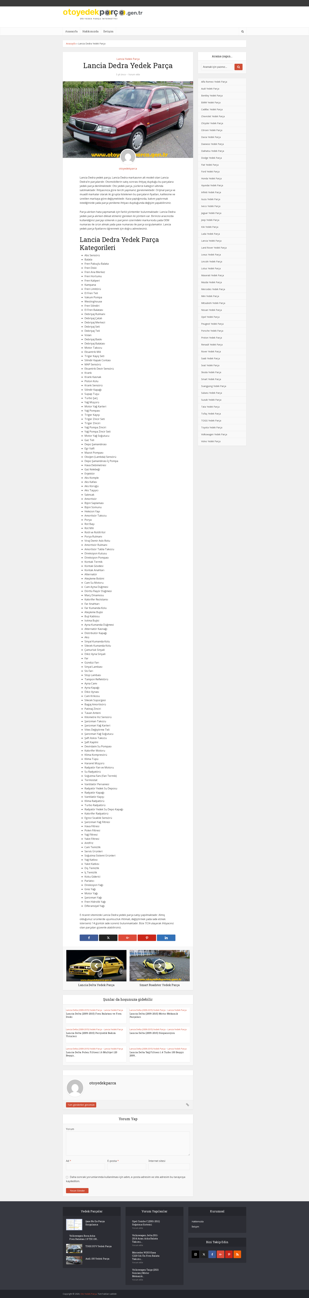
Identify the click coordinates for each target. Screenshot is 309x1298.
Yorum (70, 1129)
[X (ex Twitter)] (204, 1254)
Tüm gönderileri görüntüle (81, 1104)
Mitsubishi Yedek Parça (213, 303)
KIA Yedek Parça (209, 226)
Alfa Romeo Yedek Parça (214, 81)
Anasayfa (71, 31)
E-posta (113, 1161)
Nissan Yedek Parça (211, 309)
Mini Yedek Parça (210, 296)
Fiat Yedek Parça (210, 164)
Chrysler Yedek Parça (212, 123)
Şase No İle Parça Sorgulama (95, 1223)
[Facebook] (212, 1254)
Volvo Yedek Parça (210, 441)
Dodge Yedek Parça (211, 157)
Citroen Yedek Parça (211, 130)
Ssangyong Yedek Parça (213, 386)
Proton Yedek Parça (211, 337)
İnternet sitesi (157, 1161)
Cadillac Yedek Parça (212, 109)
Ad (68, 1161)
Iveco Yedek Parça (210, 206)
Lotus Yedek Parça (211, 268)
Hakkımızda (90, 31)
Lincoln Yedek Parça (211, 261)
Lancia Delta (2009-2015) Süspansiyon (152, 1033)
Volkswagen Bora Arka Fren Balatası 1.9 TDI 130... (83, 1237)
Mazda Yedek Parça (211, 282)
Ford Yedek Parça (210, 171)
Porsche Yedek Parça (212, 330)
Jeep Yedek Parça (210, 219)
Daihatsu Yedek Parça (212, 150)
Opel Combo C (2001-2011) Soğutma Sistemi (146, 1223)
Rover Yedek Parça (211, 351)
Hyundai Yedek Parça (212, 185)
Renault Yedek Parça (212, 344)
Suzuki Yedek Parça (211, 399)
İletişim (108, 31)
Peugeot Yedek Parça (212, 323)
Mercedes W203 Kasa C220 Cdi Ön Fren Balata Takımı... (145, 1255)
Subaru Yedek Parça (211, 392)
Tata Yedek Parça (210, 406)
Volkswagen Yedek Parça (214, 434)
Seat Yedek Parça (210, 365)
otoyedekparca (128, 168)
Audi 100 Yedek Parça (97, 1258)
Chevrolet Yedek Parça (213, 116)
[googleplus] (220, 1254)
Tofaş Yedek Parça (211, 413)
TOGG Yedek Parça (211, 420)
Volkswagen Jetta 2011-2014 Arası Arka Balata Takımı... (145, 1238)
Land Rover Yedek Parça (214, 247)
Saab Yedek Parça (210, 358)
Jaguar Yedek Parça (211, 213)
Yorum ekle (134, 74)
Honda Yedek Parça (211, 178)
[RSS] (237, 1254)
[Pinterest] (229, 1254)
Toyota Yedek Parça (211, 427)
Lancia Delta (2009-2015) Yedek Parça (84, 1010)
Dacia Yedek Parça (211, 137)
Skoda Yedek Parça (211, 372)
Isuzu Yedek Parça (210, 199)
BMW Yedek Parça (210, 102)
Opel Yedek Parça (210, 316)
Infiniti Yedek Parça (211, 192)
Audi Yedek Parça (210, 88)
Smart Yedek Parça (211, 379)
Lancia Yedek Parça (128, 59)
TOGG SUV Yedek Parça (98, 1246)
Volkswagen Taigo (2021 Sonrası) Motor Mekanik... (145, 1273)
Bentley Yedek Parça (212, 95)
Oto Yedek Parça (88, 1293)
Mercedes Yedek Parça (213, 289)
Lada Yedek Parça (210, 233)
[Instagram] (195, 1254)
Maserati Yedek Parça (212, 275)
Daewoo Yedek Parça (212, 144)
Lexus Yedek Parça (211, 254)
